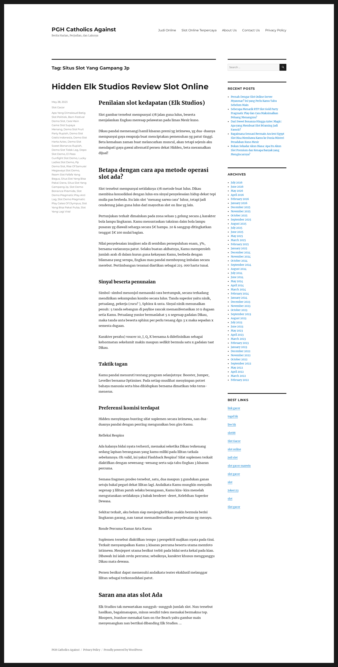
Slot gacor (234, 507)
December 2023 (240, 302)
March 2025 (238, 240)
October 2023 (239, 310)
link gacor (234, 408)
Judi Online (167, 30)
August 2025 (238, 223)
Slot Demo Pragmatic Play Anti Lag (68, 195)
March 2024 (238, 289)
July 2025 (236, 228)
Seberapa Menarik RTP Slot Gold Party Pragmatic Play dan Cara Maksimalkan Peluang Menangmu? (254, 113)
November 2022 (241, 355)
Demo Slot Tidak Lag (65, 149)
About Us (229, 30)
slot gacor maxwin (239, 465)
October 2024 (239, 260)
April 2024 (237, 285)
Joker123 (233, 490)
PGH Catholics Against (84, 29)
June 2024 (237, 277)
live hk (232, 424)
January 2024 (239, 297)
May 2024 (237, 281)
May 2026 (237, 191)
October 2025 (239, 215)
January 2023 (239, 347)
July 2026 (237, 182)
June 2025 (237, 232)
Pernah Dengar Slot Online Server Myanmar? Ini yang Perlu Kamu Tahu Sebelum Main (254, 101)
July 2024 (236, 273)
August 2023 (238, 318)
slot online (234, 449)
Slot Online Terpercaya (199, 30)
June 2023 (237, 326)
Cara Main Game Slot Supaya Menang (65, 125)
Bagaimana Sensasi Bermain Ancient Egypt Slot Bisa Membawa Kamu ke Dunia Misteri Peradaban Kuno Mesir (257, 138)
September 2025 (241, 219)
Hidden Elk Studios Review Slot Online (130, 86)
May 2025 (237, 236)
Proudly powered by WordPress (123, 650)
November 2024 (241, 256)
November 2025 (241, 211)
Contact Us (251, 30)
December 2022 (240, 351)
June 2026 (237, 186)
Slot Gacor (58, 107)
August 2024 (238, 269)
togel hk (233, 416)
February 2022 (240, 380)
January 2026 (239, 203)
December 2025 (240, 207)
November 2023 (240, 306)
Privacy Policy (275, 30)
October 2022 (239, 359)
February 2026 (240, 199)
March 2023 (238, 339)
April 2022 (237, 371)
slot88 (232, 433)
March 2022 (238, 376)
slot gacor (234, 474)
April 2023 (237, 334)
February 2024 (240, 293)
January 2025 (239, 248)
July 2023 (236, 322)
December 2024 (240, 252)
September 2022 (241, 363)
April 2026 (237, 195)
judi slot (233, 457)
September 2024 (241, 265)
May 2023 (237, 330)
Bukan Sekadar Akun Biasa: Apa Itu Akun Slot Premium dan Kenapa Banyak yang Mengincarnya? (256, 150)
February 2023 (240, 343)
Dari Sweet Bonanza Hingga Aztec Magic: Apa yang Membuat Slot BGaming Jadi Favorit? (256, 125)
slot (230, 482)
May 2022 (237, 367)
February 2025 (240, 244)
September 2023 (241, 314)
